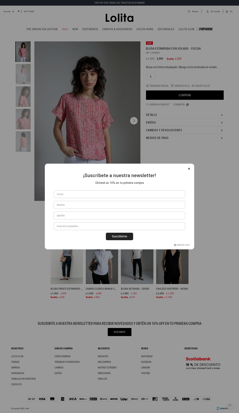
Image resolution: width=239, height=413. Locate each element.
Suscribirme (119, 236)
